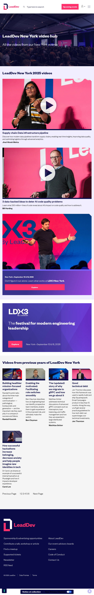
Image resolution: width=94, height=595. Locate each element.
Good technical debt (80, 384)
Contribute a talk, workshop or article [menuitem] (21, 543)
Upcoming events (70, 6)
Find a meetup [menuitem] (11, 548)
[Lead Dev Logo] (12, 7)
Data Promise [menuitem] (24, 575)
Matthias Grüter (56, 425)
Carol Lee (6, 486)
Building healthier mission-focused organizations (12, 386)
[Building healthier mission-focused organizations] (12, 373)
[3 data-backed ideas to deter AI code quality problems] (47, 173)
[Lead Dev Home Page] (19, 525)
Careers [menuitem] (52, 548)
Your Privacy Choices (55, 592)
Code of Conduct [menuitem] (56, 554)
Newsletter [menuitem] (9, 559)
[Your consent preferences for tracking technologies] (4, 590)
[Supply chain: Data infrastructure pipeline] (47, 104)
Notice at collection (31, 592)
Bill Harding (7, 208)
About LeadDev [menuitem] (55, 538)
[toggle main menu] (89, 7)
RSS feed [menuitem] (8, 565)
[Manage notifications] (90, 591)
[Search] (24, 7)
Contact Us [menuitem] (53, 559)
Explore (35, 287)
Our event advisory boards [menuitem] (61, 543)
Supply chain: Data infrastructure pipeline (25, 132)
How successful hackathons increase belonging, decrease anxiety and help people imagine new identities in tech (12, 456)
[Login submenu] (83, 6)
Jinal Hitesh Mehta (10, 142)
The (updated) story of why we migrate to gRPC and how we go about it (57, 389)
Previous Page (9, 493)
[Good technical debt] (82, 373)
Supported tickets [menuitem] (12, 554)
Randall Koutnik (9, 419)
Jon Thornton (78, 421)
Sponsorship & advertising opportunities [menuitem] (23, 538)
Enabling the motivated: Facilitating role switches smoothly (33, 389)
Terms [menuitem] (34, 575)
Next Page (38, 493)
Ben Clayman (31, 420)
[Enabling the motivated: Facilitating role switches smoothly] (35, 373)
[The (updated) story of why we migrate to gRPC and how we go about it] (58, 373)
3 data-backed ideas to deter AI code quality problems (32, 201)
